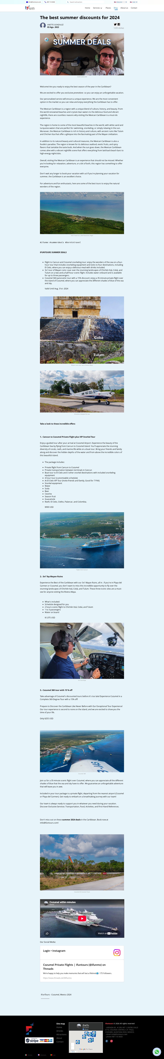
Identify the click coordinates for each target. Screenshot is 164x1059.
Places (108, 8)
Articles (59, 1031)
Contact (134, 8)
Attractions (61, 1034)
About (59, 1038)
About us (124, 8)
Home (87, 8)
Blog (116, 8)
